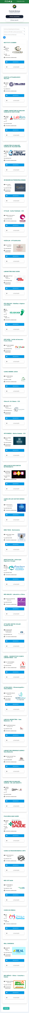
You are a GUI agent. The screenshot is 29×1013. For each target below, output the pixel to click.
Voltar (6, 1008)
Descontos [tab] (12, 62)
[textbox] (14, 29)
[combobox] (14, 29)
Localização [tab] (12, 67)
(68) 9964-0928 (21, 1)
